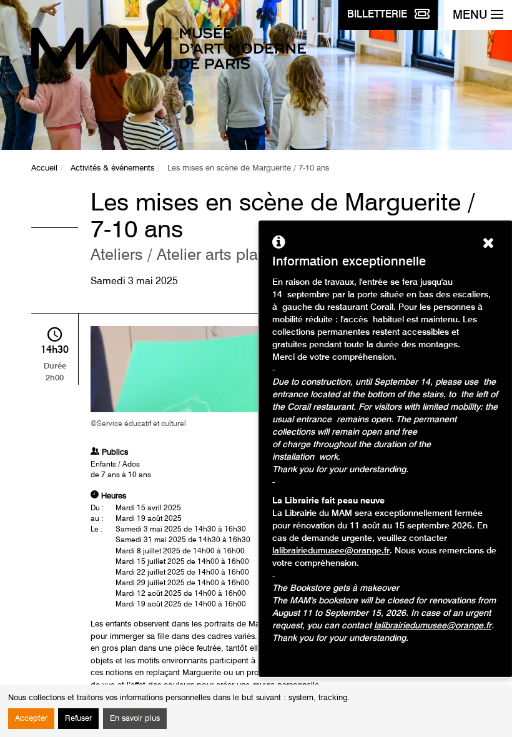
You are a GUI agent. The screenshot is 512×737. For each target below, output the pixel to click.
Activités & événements (112, 168)
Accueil (44, 168)
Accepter (31, 719)
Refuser (78, 719)
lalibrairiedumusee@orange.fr (331, 551)
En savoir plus (135, 719)
